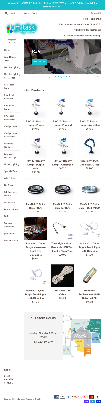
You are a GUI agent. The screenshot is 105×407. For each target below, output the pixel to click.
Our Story (8, 185)
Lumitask (21, 399)
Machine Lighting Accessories (12, 76)
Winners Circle (11, 240)
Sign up (35, 13)
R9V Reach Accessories (9, 118)
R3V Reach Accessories (9, 97)
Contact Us (9, 382)
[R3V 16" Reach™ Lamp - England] (62, 106)
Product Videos (11, 209)
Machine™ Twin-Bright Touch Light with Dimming (89, 247)
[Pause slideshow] (97, 77)
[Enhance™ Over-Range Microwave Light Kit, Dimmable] (35, 228)
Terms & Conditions (9, 225)
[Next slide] (76, 77)
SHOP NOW (39, 61)
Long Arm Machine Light (10, 156)
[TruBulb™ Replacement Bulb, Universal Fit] (89, 275)
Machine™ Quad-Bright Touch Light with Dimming (35, 294)
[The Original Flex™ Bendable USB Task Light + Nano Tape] (62, 228)
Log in (26, 13)
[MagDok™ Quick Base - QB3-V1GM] (89, 189)
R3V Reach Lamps (9, 86)
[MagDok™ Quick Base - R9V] (35, 189)
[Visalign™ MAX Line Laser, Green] (89, 146)
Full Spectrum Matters (10, 194)
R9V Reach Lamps (9, 107)
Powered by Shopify (33, 399)
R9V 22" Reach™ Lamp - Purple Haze (36, 164)
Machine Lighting (12, 67)
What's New (9, 178)
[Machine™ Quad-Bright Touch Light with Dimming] (35, 275)
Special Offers (10, 171)
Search (7, 376)
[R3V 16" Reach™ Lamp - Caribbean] (62, 146)
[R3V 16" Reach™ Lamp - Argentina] (89, 106)
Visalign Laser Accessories (10, 135)
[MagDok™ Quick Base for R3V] (62, 189)
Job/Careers (9, 233)
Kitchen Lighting (11, 164)
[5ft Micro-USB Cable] (62, 275)
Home (7, 50)
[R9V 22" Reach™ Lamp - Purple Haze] (35, 146)
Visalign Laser (10, 126)
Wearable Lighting (8, 145)
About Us (8, 379)
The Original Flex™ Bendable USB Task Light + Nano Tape (62, 247)
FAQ (6, 216)
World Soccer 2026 (10, 59)
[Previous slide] (49, 77)
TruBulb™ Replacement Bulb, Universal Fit (89, 294)
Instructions (9, 202)
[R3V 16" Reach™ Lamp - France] (35, 106)
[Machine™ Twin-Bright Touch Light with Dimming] (89, 228)
